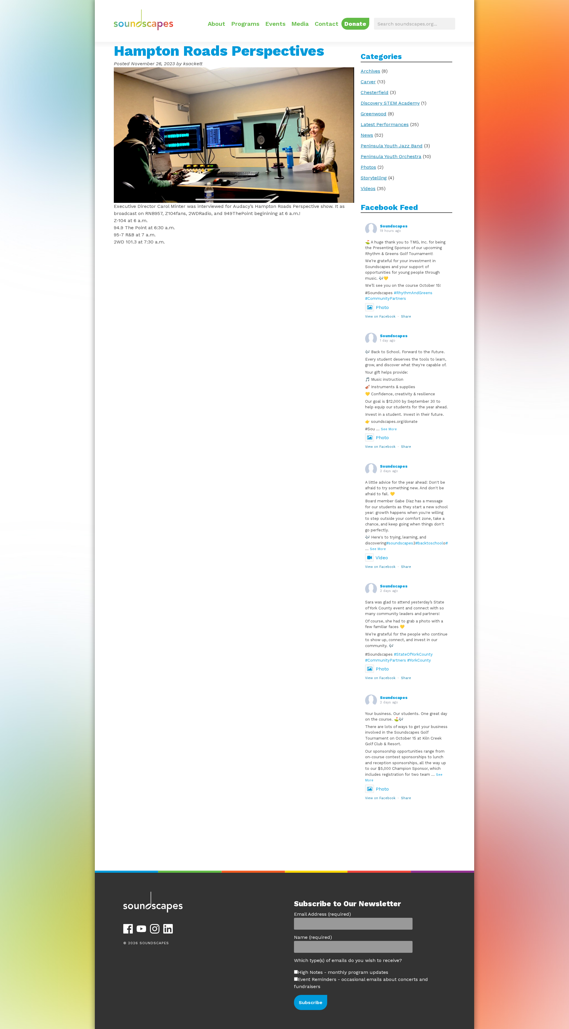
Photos (368, 167)
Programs (245, 23)
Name (313, 937)
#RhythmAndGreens (413, 293)
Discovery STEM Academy (390, 103)
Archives (370, 71)
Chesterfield (375, 92)
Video (381, 557)
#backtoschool (429, 543)
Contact (326, 23)
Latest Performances (385, 124)
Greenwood (373, 114)
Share (406, 316)
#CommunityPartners (385, 298)
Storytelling (374, 178)
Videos (368, 188)
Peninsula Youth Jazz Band (392, 146)
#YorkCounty (419, 660)
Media (300, 23)
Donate (355, 23)
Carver (368, 82)
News (367, 135)
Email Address (322, 914)
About (216, 23)
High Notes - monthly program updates (343, 972)
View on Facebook (380, 316)
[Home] (143, 28)
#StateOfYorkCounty (413, 654)
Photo (382, 307)
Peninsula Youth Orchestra (391, 156)
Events (275, 23)
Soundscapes (393, 226)
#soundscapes (399, 543)
